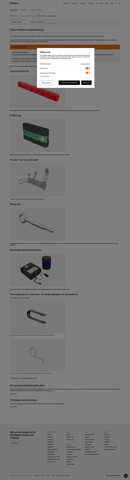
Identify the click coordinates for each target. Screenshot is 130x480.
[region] (65, 68)
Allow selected (46, 83)
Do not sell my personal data (69, 82)
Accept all (86, 82)
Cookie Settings (45, 76)
